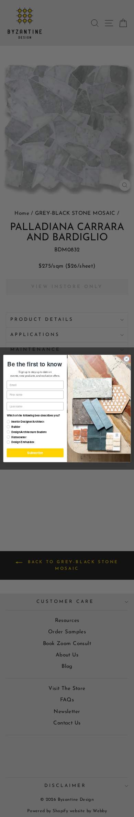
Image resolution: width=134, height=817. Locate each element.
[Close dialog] (127, 359)
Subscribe (35, 452)
